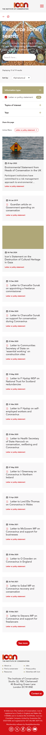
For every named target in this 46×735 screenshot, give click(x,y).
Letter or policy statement (24, 97)
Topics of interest (13, 105)
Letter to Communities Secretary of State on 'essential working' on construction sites (20, 350)
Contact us (36, 693)
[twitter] (17, 729)
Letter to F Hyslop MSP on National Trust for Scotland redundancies (23, 381)
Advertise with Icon (33, 672)
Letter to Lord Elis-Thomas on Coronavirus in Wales (23, 503)
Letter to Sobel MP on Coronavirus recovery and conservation (20, 588)
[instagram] (11, 729)
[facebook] (23, 729)
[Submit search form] (40, 57)
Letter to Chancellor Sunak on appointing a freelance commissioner (23, 288)
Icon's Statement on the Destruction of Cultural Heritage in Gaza (22, 259)
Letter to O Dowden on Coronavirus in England (21, 560)
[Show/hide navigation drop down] (42, 6)
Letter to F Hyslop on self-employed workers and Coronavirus (22, 411)
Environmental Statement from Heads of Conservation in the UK (23, 169)
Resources (8, 672)
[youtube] (34, 729)
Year (7, 112)
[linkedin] (29, 729)
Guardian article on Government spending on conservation (20, 207)
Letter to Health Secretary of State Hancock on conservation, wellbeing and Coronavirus (22, 443)
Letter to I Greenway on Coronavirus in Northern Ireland (21, 474)
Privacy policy (31, 669)
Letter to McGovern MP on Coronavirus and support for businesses (23, 531)
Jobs (27, 666)
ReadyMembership (32, 724)
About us (7, 666)
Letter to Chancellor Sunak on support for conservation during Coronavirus (23, 318)
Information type (13, 90)
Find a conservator (11, 669)
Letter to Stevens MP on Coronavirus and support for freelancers (21, 618)
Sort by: (5, 78)
